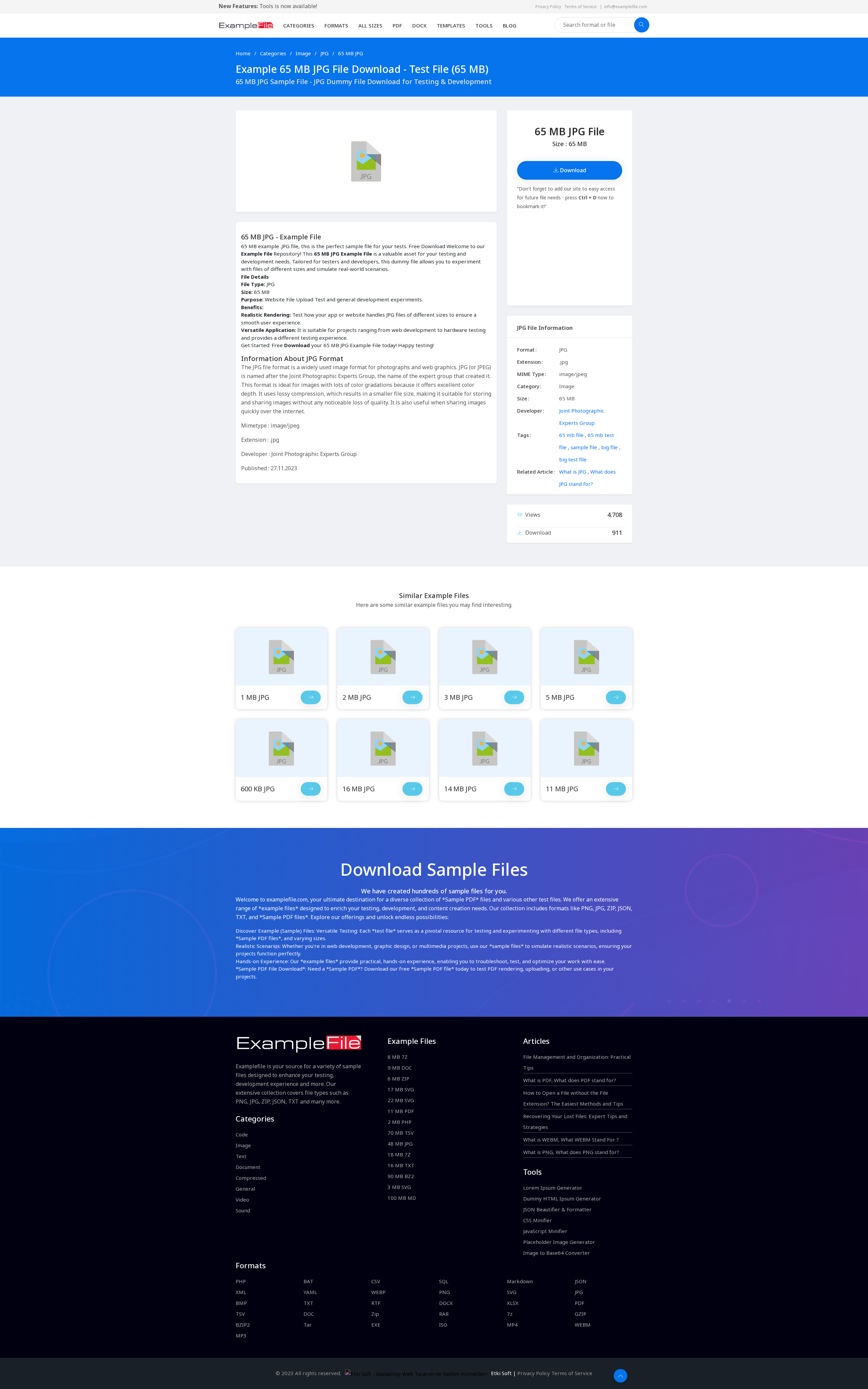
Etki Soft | (502, 1373)
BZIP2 (243, 1324)
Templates (451, 25)
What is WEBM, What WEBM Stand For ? (571, 1139)
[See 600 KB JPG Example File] (281, 748)
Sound (243, 1210)
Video (242, 1199)
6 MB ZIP (398, 1078)
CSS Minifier (537, 1220)
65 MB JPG (350, 53)
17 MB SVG (401, 1089)
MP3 (241, 1335)
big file (609, 447)
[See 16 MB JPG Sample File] (412, 789)
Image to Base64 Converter (556, 1252)
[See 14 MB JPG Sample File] (514, 789)
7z (510, 1313)
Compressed (251, 1177)
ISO (443, 1324)
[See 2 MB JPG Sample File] (412, 697)
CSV (375, 1281)
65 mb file (571, 435)
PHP (241, 1281)
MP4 (512, 1324)
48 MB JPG (400, 1143)
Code (242, 1134)
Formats (336, 25)
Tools (484, 25)
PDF (397, 25)
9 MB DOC (400, 1067)
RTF (375, 1302)
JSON (581, 1281)
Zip (375, 1313)
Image (304, 53)
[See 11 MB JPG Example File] (586, 748)
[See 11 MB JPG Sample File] (616, 789)
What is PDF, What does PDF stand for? (569, 1080)
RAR (444, 1313)
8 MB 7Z (398, 1056)
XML (241, 1292)
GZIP (580, 1313)
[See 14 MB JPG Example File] (485, 748)
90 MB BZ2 (401, 1176)
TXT (308, 1302)
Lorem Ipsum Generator (552, 1187)
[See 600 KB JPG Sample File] (311, 789)
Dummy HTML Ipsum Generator (562, 1198)
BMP (241, 1302)
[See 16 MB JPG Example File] (383, 748)
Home (243, 53)
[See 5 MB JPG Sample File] (616, 697)
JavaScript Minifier (545, 1231)
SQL (443, 1281)
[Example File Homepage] (246, 24)
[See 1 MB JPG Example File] (281, 657)
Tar (307, 1324)
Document (248, 1167)
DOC (308, 1313)
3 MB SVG (399, 1187)
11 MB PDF (401, 1111)
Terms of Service (582, 6)
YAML (310, 1292)
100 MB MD (402, 1197)
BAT (308, 1281)
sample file (584, 447)
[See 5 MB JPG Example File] (586, 657)
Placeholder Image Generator (559, 1241)
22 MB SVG (401, 1100)
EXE (375, 1324)
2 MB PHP (400, 1121)
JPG (325, 53)
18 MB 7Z (399, 1154)
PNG (444, 1292)
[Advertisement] (569, 258)
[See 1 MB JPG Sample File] (311, 697)
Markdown (520, 1281)
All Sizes (370, 25)
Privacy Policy (549, 6)
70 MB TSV (401, 1132)
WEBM (583, 1324)
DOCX (419, 25)
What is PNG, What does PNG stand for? (571, 1152)
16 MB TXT (401, 1165)
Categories (298, 25)
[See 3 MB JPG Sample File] (514, 697)
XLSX (512, 1302)
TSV (240, 1313)
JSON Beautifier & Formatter (557, 1209)
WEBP (378, 1292)
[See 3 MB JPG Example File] (485, 657)
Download (572, 170)
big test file (573, 459)
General (245, 1188)
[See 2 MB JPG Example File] (383, 657)
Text (241, 1156)
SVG (511, 1292)
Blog (509, 25)
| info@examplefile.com (623, 6)
